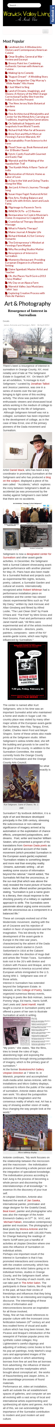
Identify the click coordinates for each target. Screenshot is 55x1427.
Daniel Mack (17, 470)
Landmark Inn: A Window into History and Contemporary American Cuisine (26, 49)
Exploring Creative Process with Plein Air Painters (25, 295)
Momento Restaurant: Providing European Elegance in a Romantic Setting (25, 262)
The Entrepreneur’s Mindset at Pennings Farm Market (24, 244)
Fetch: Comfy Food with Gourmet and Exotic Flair (25, 155)
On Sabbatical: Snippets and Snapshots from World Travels (22, 125)
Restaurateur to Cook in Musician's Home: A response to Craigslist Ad (26, 216)
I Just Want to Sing (18, 87)
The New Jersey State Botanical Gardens (25, 105)
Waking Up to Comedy (21, 72)
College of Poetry (32, 990)
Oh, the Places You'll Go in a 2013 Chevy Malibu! (25, 277)
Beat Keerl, (9, 1211)
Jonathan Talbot (40, 383)
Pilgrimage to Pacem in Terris (24, 207)
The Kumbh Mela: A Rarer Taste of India (26, 169)
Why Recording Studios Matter (26, 249)
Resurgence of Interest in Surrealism (21, 254)
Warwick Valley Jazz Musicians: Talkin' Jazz (24, 288)
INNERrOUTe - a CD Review (24, 211)
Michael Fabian (13, 1222)
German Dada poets (35, 845)
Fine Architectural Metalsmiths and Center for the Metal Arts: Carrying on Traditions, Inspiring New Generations (27, 116)
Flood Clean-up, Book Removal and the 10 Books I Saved (26, 149)
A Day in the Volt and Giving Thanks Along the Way (27, 182)
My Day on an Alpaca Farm (23, 282)
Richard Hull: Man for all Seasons (26, 130)
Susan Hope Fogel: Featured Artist (27, 194)
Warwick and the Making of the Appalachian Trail (24, 162)
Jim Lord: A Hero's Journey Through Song (27, 189)
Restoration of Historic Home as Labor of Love (25, 175)
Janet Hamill (28, 1004)
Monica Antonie (29, 1229)
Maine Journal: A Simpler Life (24, 232)
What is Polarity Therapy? (23, 228)
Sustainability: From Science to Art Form (26, 142)
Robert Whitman (32, 589)
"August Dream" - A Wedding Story (28, 76)
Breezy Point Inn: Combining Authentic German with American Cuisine (24, 66)
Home (11, 110)
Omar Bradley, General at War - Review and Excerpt (24, 58)
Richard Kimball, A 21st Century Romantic (24, 237)
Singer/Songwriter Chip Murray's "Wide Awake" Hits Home (25, 82)
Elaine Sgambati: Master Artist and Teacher (26, 271)
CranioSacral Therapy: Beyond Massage (24, 223)
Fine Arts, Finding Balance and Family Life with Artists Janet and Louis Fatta (27, 200)
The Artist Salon (31, 1282)
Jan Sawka (33, 1200)
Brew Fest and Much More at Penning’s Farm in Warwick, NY (23, 135)
